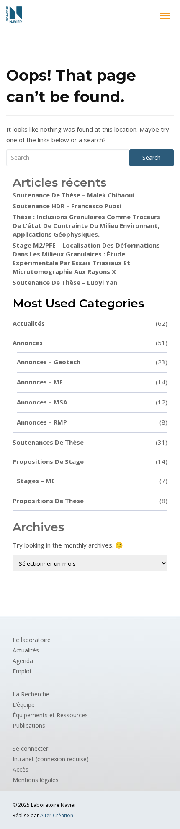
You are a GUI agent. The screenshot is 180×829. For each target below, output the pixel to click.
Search (151, 157)
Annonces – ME (92, 382)
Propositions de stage (90, 461)
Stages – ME (92, 480)
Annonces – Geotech (92, 362)
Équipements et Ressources (50, 715)
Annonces (90, 342)
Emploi (22, 671)
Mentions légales (36, 780)
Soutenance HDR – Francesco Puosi (67, 206)
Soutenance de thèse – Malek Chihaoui (73, 195)
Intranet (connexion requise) (51, 759)
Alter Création (56, 815)
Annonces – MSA (92, 402)
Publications (29, 725)
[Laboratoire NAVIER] (14, 14)
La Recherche (31, 694)
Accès (20, 769)
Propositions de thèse (90, 500)
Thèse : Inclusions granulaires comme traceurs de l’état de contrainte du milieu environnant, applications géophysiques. (86, 225)
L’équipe (24, 705)
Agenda (23, 661)
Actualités (90, 323)
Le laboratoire (32, 640)
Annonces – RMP (92, 422)
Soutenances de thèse (90, 442)
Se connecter (30, 748)
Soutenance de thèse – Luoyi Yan (65, 282)
